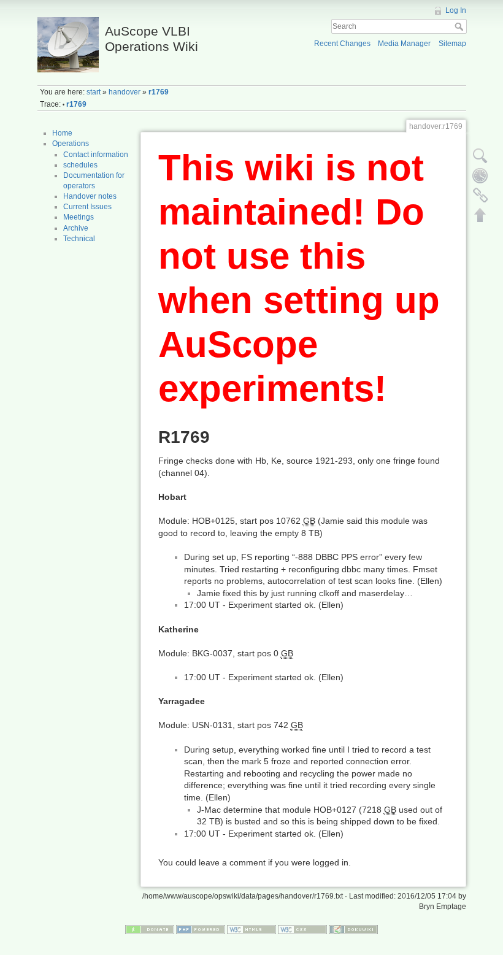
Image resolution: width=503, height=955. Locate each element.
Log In (455, 10)
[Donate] (149, 929)
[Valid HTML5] (251, 929)
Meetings (78, 217)
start (93, 92)
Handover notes (90, 196)
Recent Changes (342, 43)
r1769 (158, 92)
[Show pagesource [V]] (480, 156)
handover (124, 92)
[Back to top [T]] (480, 214)
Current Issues (87, 206)
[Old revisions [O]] (480, 175)
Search (460, 26)
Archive (75, 228)
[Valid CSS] (302, 929)
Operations (70, 143)
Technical (79, 238)
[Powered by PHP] (200, 929)
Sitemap (452, 43)
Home (62, 133)
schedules (80, 165)
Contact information (95, 154)
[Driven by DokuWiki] (353, 929)
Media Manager (404, 43)
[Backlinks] (480, 195)
